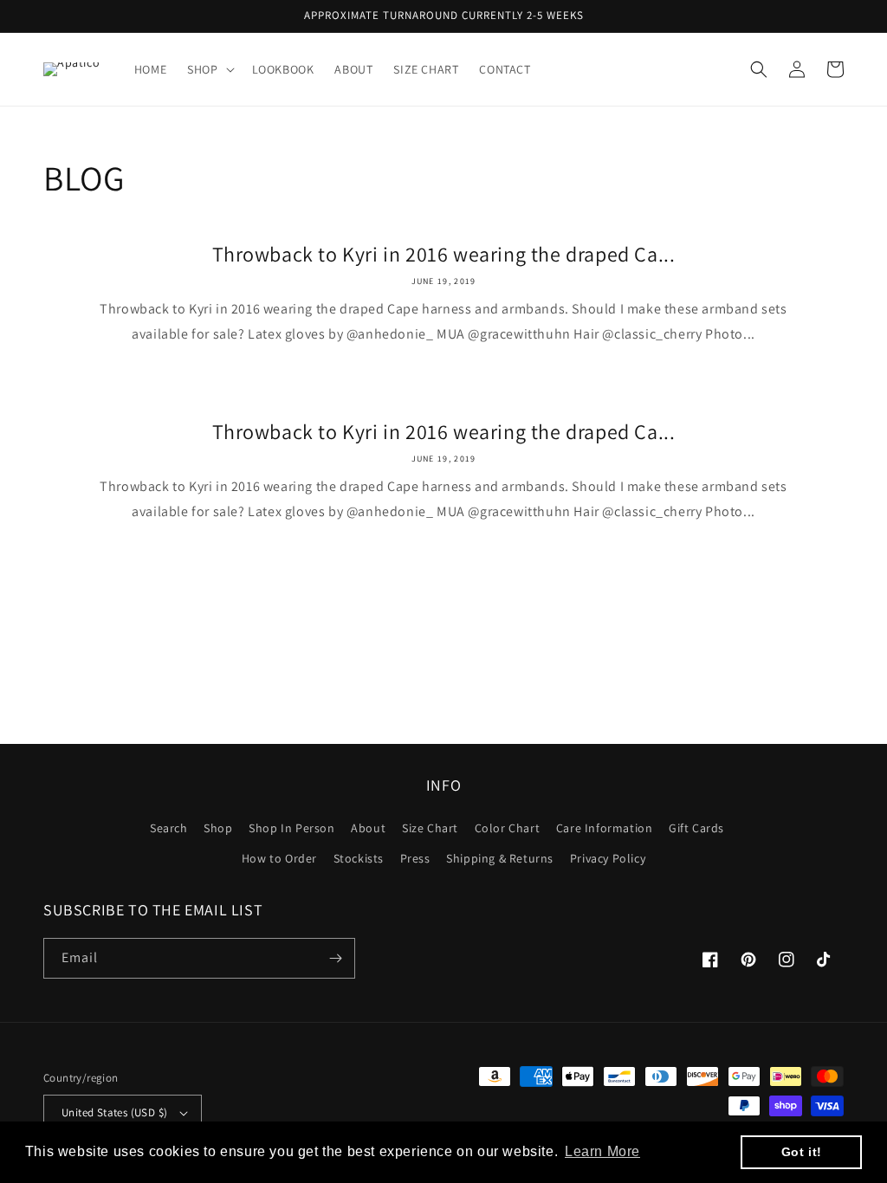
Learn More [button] (602, 1151)
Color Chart (508, 828)
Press (415, 858)
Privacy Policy (607, 858)
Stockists (358, 858)
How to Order (279, 858)
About (368, 828)
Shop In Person (291, 828)
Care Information (604, 828)
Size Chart (430, 828)
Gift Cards (696, 828)
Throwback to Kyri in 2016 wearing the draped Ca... (444, 254)
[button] (209, 69)
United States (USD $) (114, 1112)
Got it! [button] (801, 1152)
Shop (218, 828)
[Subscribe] (335, 958)
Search (169, 828)
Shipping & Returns (500, 858)
